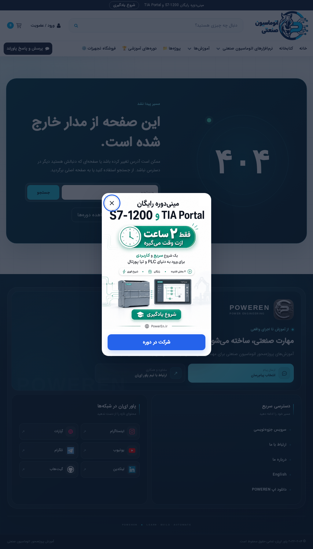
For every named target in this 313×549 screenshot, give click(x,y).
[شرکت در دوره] (156, 261)
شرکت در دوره (157, 342)
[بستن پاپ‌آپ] (112, 203)
